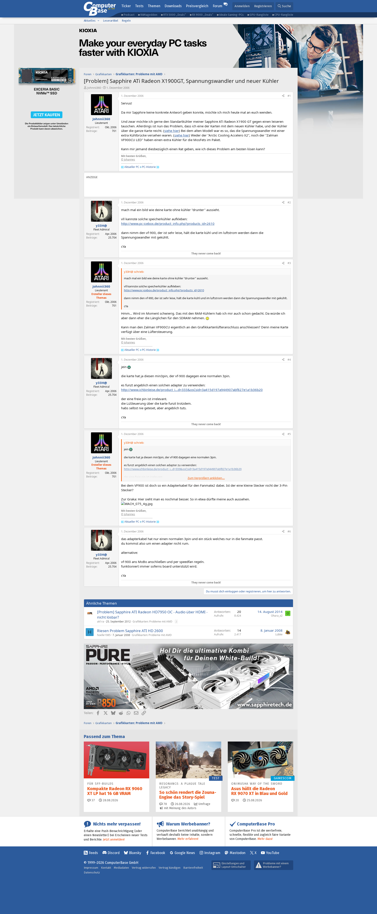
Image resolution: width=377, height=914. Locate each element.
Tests (139, 6)
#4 (289, 360)
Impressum (91, 867)
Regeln (126, 20)
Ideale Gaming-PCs (231, 14)
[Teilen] (283, 96)
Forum (217, 6)
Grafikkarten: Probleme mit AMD (152, 621)
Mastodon (237, 853)
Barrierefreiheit (193, 867)
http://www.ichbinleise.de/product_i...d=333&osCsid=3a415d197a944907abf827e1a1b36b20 (192, 389)
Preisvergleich (197, 6)
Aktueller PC (131, 167)
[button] (98, 20)
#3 (289, 263)
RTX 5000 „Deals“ (174, 14)
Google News (185, 853)
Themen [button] (154, 6)
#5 (289, 434)
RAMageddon (148, 14)
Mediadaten (121, 867)
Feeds (93, 853)
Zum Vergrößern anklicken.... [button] (206, 478)
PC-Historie (149, 167)
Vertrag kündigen (169, 867)
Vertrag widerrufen (144, 867)
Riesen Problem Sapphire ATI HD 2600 (130, 630)
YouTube (272, 853)
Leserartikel (110, 20)
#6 (289, 531)
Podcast (128, 14)
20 (237, 800)
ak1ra (100, 621)
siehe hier (171, 130)
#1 (289, 96)
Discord (114, 853)
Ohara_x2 (277, 615)
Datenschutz (92, 872)
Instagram (212, 853)
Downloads (173, 6)
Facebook (157, 853)
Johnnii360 (94, 88)
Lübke (279, 634)
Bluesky (135, 853)
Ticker (126, 6)
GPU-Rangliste (259, 14)
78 (165, 804)
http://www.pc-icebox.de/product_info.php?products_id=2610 (167, 223)
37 (93, 800)
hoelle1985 (104, 635)
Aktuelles (90, 20)
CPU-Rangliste (283, 14)
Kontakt (106, 867)
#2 (289, 202)
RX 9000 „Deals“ (202, 14)
